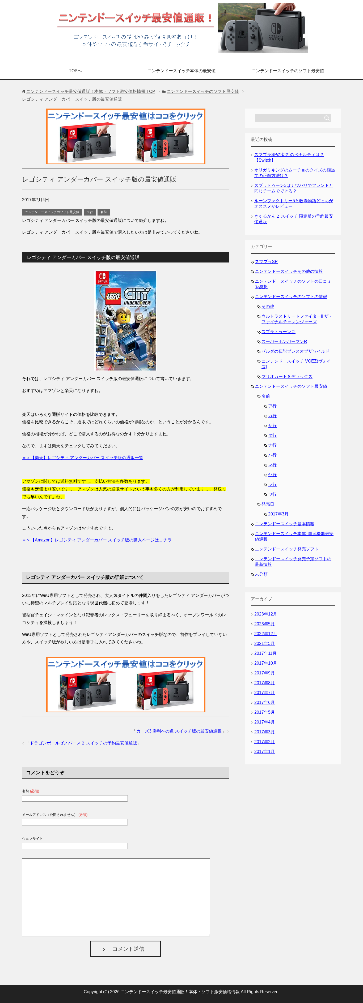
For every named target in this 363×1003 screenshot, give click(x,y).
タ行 (272, 435)
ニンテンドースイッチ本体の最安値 (181, 70)
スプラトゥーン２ (278, 331)
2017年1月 (264, 751)
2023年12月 (265, 614)
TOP (90, 91)
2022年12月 (265, 633)
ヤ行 (272, 474)
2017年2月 (264, 741)
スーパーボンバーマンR (284, 341)
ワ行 (272, 494)
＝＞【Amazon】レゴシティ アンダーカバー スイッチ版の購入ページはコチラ (97, 540)
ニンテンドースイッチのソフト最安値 (288, 70)
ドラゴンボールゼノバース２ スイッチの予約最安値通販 (83, 743)
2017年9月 (264, 673)
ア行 (272, 406)
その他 (267, 306)
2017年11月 (265, 653)
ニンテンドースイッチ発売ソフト (287, 549)
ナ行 (272, 445)
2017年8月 (264, 683)
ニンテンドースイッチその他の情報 (289, 271)
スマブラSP (266, 261)
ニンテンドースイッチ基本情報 (284, 524)
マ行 (272, 465)
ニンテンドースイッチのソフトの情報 (291, 296)
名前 (103, 212)
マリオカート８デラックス (287, 376)
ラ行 (90, 212)
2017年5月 (264, 712)
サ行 (272, 425)
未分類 (261, 574)
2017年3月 (278, 514)
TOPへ (75, 70)
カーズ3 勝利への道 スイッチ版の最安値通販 (179, 731)
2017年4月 (264, 722)
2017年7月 (264, 692)
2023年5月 (264, 624)
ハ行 (272, 455)
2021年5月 (264, 643)
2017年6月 (264, 702)
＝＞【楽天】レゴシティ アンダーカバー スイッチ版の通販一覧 (82, 457)
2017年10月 (265, 663)
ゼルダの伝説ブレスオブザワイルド (295, 351)
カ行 (272, 416)
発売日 (267, 504)
